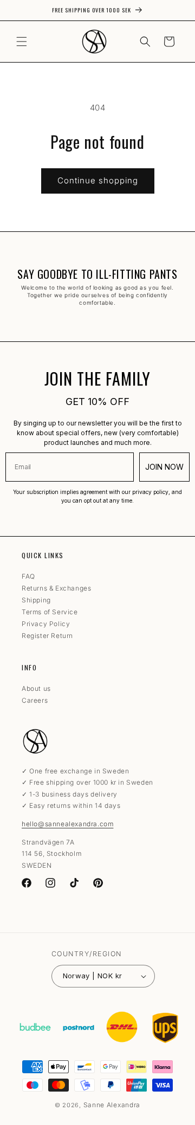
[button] (22, 41)
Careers (35, 700)
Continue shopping (97, 180)
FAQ (28, 576)
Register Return (47, 636)
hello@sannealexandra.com (67, 824)
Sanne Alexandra (112, 1105)
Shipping (36, 600)
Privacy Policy (46, 624)
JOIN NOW (164, 466)
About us (36, 688)
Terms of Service (50, 612)
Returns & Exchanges (56, 588)
